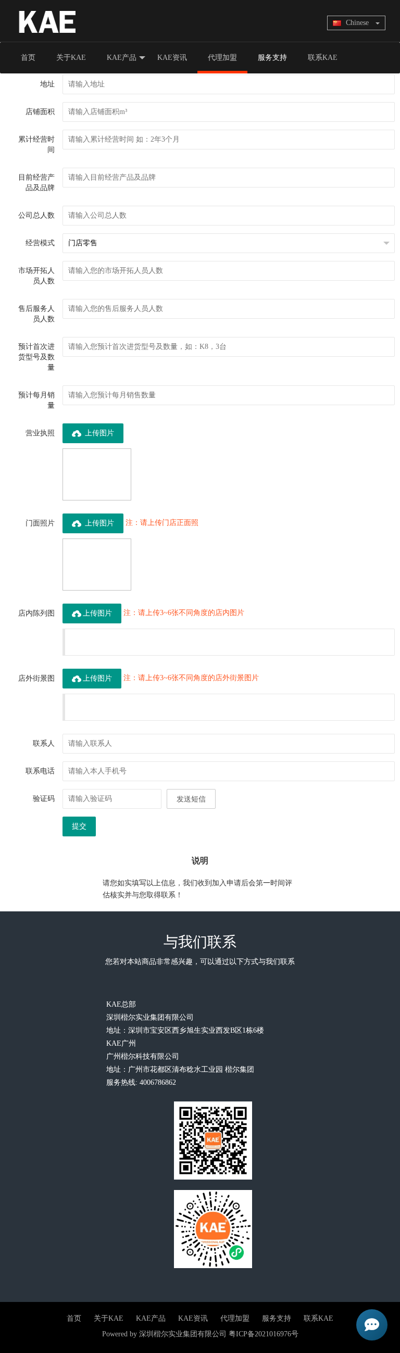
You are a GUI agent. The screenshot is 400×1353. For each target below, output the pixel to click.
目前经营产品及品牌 (36, 182)
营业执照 (40, 433)
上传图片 (98, 433)
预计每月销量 (36, 400)
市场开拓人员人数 (36, 276)
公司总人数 (36, 215)
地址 (47, 84)
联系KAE (323, 57)
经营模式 (40, 243)
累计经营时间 (36, 144)
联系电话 (40, 771)
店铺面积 (40, 112)
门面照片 (40, 523)
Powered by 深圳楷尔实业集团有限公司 (164, 1334)
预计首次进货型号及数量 (36, 357)
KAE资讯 (172, 57)
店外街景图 (36, 678)
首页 (28, 57)
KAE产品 (121, 57)
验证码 (44, 799)
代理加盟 (222, 57)
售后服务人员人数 (36, 314)
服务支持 (272, 57)
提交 (79, 826)
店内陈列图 (36, 613)
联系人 (44, 743)
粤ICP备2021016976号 (263, 1334)
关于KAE (71, 57)
